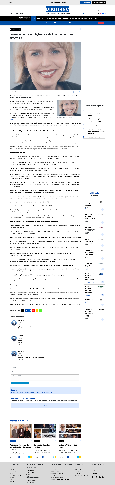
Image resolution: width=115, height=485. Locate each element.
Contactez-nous (79, 468)
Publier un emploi (30, 482)
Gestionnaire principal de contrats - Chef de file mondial (90, 217)
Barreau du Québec (88, 235)
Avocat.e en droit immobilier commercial (89, 204)
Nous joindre (57, 2)
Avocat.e (52, 468)
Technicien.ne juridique (88, 264)
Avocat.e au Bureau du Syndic (90, 228)
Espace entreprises (100, 2)
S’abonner (94, 474)
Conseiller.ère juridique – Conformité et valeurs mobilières (89, 313)
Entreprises (45, 23)
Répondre (20, 329)
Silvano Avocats (88, 295)
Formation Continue (31, 472)
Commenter (22, 457)
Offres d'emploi (58, 23)
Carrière (87, 18)
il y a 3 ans (20, 323)
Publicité (64, 2)
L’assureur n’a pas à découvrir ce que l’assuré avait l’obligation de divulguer (96, 131)
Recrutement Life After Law (89, 209)
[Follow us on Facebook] (103, 14)
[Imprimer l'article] (31, 457)
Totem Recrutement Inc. (89, 320)
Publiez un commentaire (20, 383)
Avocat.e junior (54, 470)
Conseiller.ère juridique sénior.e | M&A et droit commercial (89, 253)
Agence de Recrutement (81, 475)
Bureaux (58, 18)
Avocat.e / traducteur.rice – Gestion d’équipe (89, 241)
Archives (94, 18)
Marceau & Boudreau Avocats (89, 268)
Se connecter (87, 2)
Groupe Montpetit (88, 223)
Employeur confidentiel (89, 282)
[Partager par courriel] (33, 310)
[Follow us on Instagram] (101, 14)
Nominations (49, 18)
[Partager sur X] (22, 310)
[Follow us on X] (98, 14)
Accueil (11, 468)
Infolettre (86, 14)
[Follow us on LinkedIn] (105, 14)
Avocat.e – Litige (89, 300)
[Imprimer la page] (37, 310)
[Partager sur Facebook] (26, 310)
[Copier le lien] (40, 310)
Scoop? (101, 23)
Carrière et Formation (15, 29)
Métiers (71, 23)
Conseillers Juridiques (69, 18)
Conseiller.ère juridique (56, 474)
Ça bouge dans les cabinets (95, 137)
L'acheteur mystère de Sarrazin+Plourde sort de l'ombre (94, 113)
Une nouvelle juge (92, 125)
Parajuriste (53, 475)
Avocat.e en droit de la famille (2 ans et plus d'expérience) (89, 289)
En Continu (40, 18)
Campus (80, 18)
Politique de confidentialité (79, 471)
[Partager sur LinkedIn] (29, 310)
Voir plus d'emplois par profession (59, 479)
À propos (51, 2)
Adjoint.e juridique (55, 472)
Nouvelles (12, 441)
